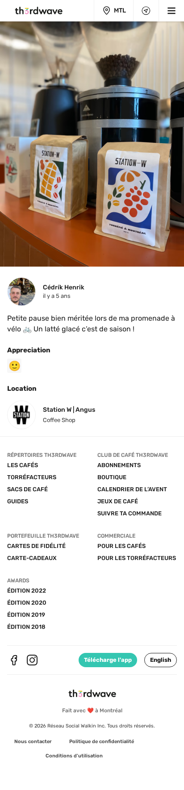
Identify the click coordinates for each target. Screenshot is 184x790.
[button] (160, 660)
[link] (33, 741)
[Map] (146, 10)
